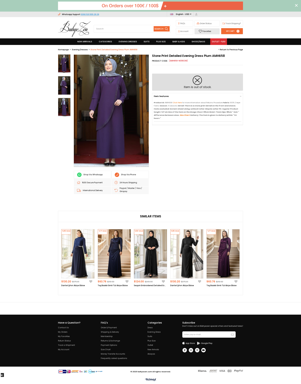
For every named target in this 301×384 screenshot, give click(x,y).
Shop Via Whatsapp (93, 174)
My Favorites (64, 336)
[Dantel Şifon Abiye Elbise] (77, 254)
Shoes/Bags (198, 41)
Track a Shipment (66, 345)
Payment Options (109, 345)
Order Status (205, 23)
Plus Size (152, 340)
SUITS (146, 41)
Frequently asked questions (114, 358)
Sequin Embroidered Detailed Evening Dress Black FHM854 (150, 285)
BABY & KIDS (178, 41)
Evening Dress (154, 332)
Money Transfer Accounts (113, 354)
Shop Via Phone (128, 174)
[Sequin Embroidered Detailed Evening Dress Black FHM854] (150, 254)
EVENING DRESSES (128, 41)
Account (184, 31)
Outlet (150, 345)
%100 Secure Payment (92, 182)
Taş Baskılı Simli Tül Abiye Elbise (113, 285)
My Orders (62, 332)
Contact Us (63, 327)
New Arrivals (153, 349)
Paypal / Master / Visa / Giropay (131, 190)
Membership (107, 336)
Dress (150, 327)
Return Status (64, 340)
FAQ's (182, 23)
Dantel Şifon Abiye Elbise (73, 285)
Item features (161, 96)
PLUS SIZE (161, 41)
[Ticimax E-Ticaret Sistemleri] (150, 379)
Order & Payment (109, 327)
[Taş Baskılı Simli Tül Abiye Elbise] (114, 254)
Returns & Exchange (110, 340)
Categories (105, 41)
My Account (63, 349)
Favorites (207, 31)
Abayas (151, 354)
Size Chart (106, 349)
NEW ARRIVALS (84, 41)
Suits (150, 336)
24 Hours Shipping (128, 182)
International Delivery (93, 190)
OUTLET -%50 (218, 41)
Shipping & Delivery (110, 332)
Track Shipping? (233, 23)
